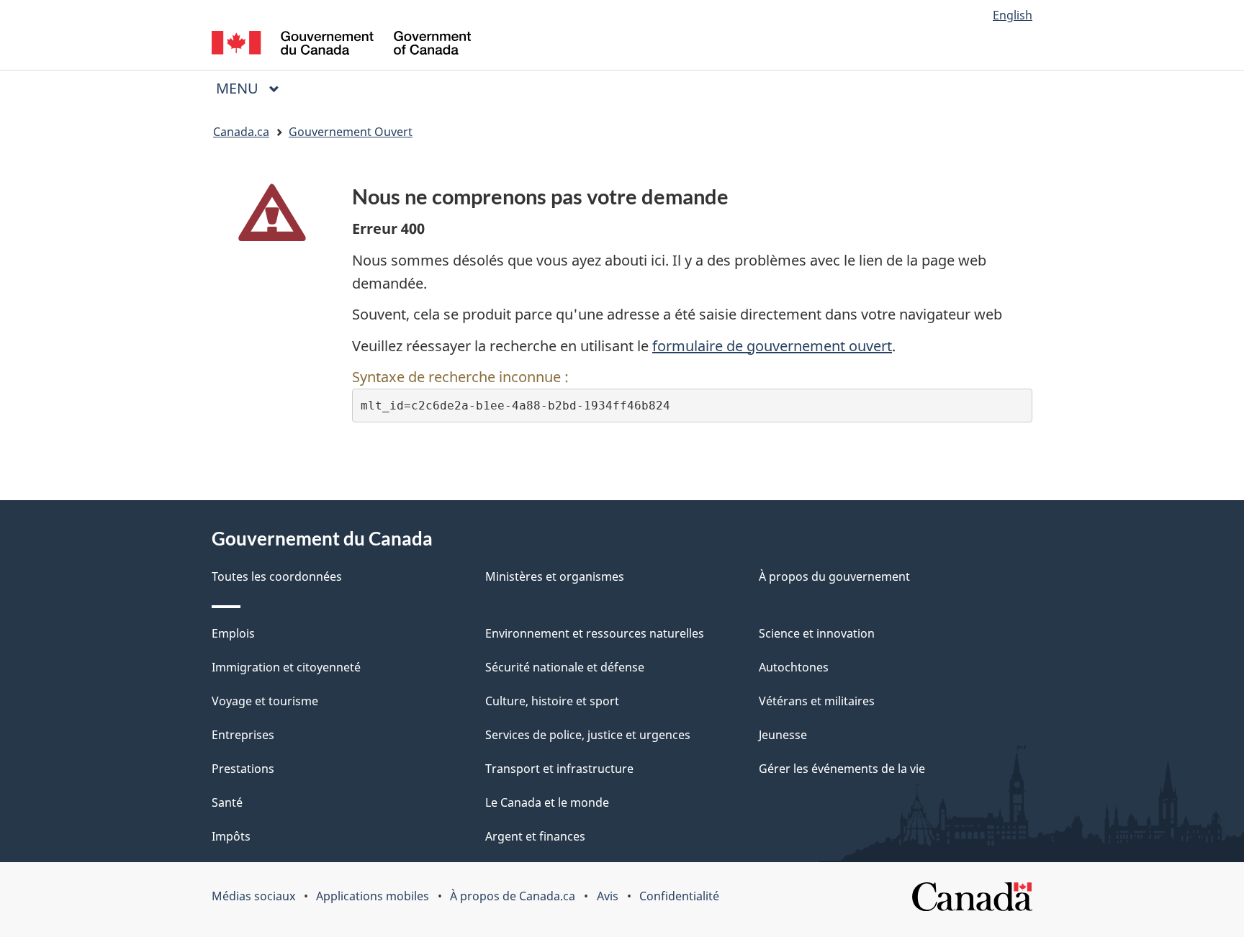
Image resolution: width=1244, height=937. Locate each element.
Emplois (233, 633)
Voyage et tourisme (265, 701)
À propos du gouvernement (834, 576)
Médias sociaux (253, 896)
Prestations (243, 769)
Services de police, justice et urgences (587, 735)
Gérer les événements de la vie (842, 769)
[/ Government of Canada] (341, 45)
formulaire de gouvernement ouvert (772, 346)
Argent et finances (535, 836)
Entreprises (243, 735)
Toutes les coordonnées (277, 576)
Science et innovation (817, 633)
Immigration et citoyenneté (286, 667)
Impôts (231, 836)
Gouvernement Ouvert (351, 132)
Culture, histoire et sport (552, 701)
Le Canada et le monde (547, 802)
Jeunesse (783, 735)
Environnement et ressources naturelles (594, 633)
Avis (607, 896)
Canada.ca (241, 132)
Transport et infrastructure (559, 769)
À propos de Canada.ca (512, 896)
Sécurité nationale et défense (564, 667)
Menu (253, 88)
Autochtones (794, 667)
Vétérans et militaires (817, 701)
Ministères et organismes (554, 576)
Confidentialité (679, 896)
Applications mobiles (372, 896)
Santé (227, 802)
